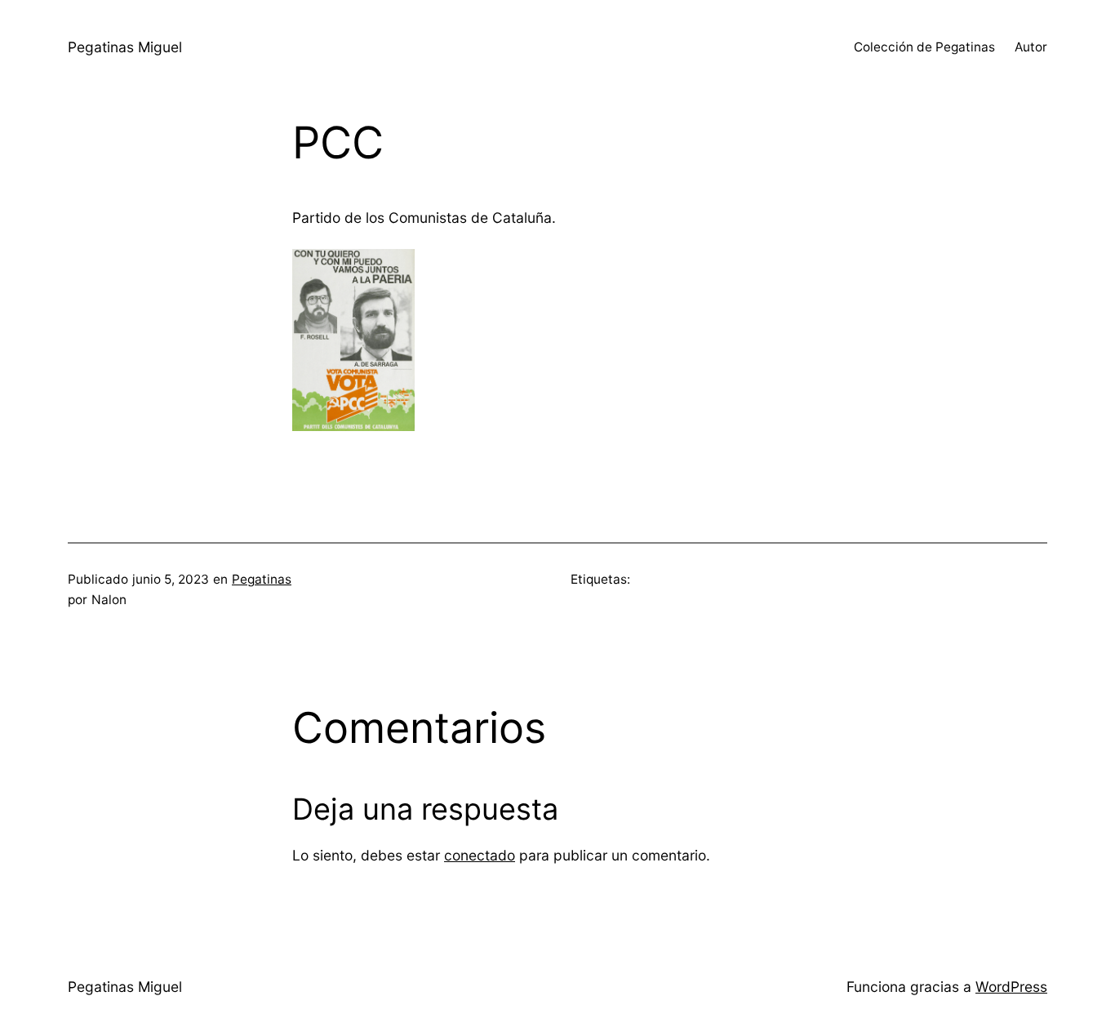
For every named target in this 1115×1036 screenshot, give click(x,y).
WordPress (1011, 986)
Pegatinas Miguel (125, 47)
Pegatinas (261, 579)
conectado (479, 855)
